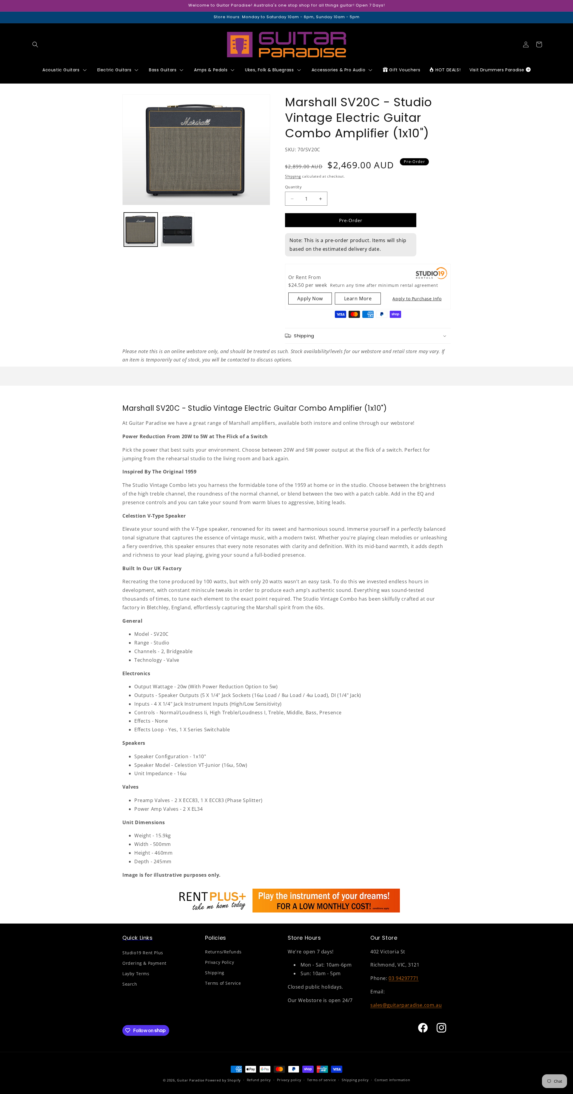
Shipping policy (355, 1080)
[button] (35, 44)
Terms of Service (223, 983)
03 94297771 (404, 978)
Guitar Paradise (190, 1080)
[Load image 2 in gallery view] (177, 229)
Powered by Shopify (223, 1080)
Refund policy (259, 1080)
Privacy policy (289, 1080)
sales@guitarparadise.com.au (406, 1005)
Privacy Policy (219, 962)
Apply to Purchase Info (416, 298)
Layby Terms (136, 973)
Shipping (293, 176)
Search (129, 984)
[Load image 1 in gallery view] (141, 229)
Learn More (358, 298)
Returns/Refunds (223, 952)
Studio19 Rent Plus (142, 952)
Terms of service (321, 1080)
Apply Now (310, 298)
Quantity (293, 187)
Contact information (392, 1080)
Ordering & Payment (144, 963)
